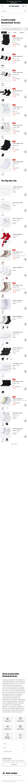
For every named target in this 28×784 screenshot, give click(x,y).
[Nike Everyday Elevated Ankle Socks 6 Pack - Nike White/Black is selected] (2, 440)
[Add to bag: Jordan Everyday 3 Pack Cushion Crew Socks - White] (25, 275)
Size (9, 32)
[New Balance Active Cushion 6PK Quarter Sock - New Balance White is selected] (2, 343)
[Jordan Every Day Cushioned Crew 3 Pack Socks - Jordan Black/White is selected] (2, 118)
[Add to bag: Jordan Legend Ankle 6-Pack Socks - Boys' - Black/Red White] (25, 62)
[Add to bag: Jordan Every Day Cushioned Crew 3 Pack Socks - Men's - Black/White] (25, 115)
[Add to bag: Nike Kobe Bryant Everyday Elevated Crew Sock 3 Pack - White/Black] (25, 420)
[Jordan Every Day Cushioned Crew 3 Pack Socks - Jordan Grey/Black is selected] (2, 136)
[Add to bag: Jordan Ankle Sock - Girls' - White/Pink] (25, 80)
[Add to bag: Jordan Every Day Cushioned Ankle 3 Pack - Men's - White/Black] (25, 97)
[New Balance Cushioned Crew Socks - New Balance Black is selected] (2, 392)
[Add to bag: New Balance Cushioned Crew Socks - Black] (25, 388)
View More (14, 444)
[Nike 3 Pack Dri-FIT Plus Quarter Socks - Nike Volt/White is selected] (2, 229)
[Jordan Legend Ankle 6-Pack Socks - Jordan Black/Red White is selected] (2, 65)
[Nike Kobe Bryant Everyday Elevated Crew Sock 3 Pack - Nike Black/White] (6, 424)
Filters (3, 32)
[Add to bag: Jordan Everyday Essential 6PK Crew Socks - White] (25, 194)
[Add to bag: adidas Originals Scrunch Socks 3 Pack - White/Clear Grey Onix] (25, 308)
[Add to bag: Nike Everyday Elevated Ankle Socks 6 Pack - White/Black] (25, 436)
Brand (15, 32)
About (5, 743)
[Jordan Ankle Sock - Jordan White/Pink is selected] (2, 84)
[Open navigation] (5, 6)
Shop (5, 747)
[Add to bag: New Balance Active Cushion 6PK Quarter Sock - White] (25, 339)
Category (22, 32)
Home (2, 16)
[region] (14, 2)
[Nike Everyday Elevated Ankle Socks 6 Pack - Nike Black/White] (6, 440)
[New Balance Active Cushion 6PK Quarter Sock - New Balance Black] (6, 343)
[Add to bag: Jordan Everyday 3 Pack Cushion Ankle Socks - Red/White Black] (25, 242)
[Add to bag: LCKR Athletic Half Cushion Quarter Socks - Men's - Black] (25, 151)
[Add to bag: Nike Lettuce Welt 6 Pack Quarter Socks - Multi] (25, 210)
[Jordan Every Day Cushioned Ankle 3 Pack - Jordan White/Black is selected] (2, 100)
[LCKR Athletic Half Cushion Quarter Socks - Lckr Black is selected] (2, 155)
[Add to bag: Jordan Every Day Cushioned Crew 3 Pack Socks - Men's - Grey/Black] (25, 133)
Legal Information (8, 751)
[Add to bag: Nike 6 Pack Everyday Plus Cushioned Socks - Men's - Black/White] (25, 46)
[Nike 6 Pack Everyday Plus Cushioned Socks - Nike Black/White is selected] (2, 49)
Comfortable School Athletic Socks (11, 29)
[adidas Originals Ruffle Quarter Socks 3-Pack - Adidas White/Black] (6, 408)
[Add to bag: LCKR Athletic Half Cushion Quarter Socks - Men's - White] (25, 170)
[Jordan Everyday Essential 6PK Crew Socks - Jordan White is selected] (2, 198)
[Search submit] (25, 11)
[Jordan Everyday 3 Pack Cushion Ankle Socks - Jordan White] (6, 245)
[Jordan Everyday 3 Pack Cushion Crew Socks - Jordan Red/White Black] (6, 278)
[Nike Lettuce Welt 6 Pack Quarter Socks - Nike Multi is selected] (2, 213)
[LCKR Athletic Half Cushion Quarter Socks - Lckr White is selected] (2, 173)
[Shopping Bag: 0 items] (25, 6)
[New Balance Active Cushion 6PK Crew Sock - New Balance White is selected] (2, 374)
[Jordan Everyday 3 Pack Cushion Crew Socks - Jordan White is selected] (2, 278)
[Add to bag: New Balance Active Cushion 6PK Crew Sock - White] (25, 371)
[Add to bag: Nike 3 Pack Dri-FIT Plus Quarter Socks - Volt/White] (25, 226)
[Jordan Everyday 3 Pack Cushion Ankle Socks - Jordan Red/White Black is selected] (2, 245)
